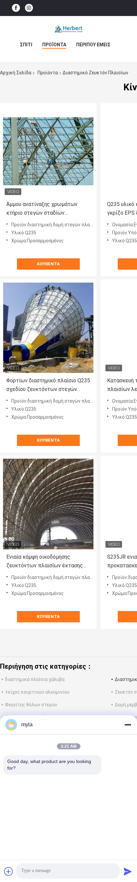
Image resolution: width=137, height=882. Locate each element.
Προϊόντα (54, 44)
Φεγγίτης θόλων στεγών (31, 704)
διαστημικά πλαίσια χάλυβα (35, 679)
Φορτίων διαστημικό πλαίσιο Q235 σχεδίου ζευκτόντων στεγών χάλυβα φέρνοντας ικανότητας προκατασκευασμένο (48, 385)
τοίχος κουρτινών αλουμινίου (37, 692)
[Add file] (8, 871)
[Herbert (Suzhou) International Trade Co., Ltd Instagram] (29, 8)
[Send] (127, 871)
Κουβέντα (48, 263)
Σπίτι (26, 44)
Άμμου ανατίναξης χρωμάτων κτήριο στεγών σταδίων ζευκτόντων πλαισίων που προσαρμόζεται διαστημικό (41, 209)
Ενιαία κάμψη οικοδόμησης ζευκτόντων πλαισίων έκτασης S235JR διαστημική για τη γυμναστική (44, 562)
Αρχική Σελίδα (15, 72)
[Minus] (128, 725)
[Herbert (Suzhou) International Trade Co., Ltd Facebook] (16, 8)
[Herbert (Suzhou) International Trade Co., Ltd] (68, 29)
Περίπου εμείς (93, 44)
